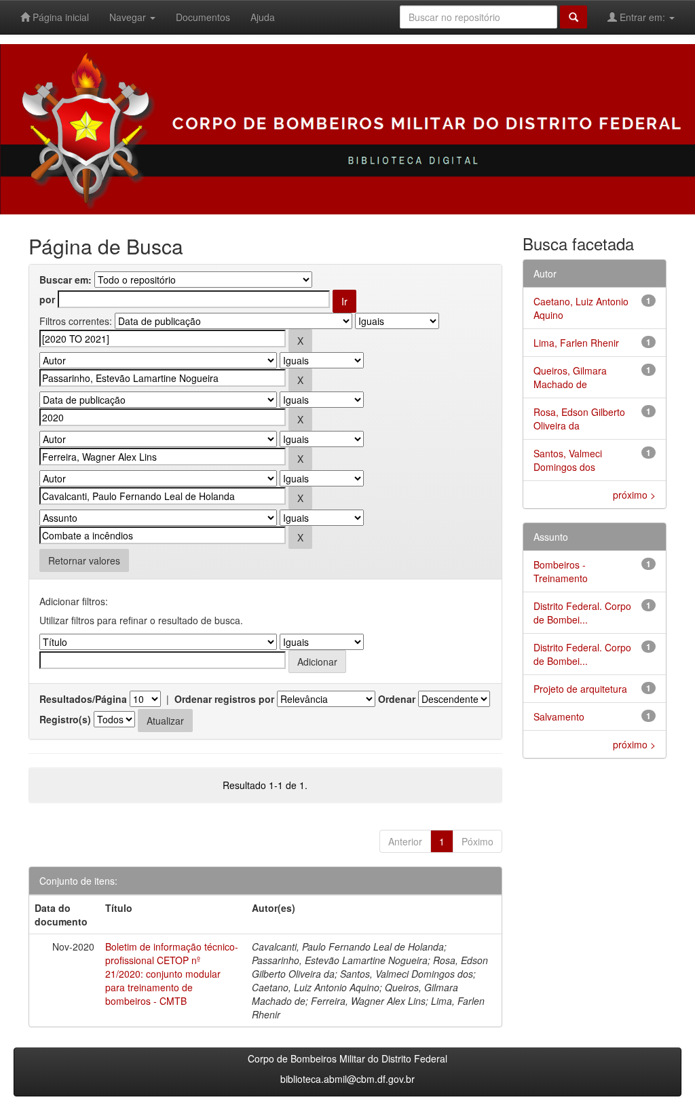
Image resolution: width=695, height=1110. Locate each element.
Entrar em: (642, 17)
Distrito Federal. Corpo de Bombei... (582, 612)
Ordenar (396, 699)
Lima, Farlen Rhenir (576, 342)
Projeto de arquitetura (580, 688)
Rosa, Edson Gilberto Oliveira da (579, 418)
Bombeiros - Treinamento (560, 571)
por (47, 299)
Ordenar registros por (224, 699)
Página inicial (59, 17)
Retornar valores (84, 560)
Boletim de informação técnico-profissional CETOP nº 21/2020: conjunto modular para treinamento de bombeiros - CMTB (171, 974)
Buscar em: (65, 279)
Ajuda (262, 17)
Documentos (203, 17)
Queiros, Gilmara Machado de (570, 377)
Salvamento (558, 716)
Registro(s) (65, 719)
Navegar (129, 17)
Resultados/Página (83, 699)
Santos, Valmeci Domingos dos (567, 460)
